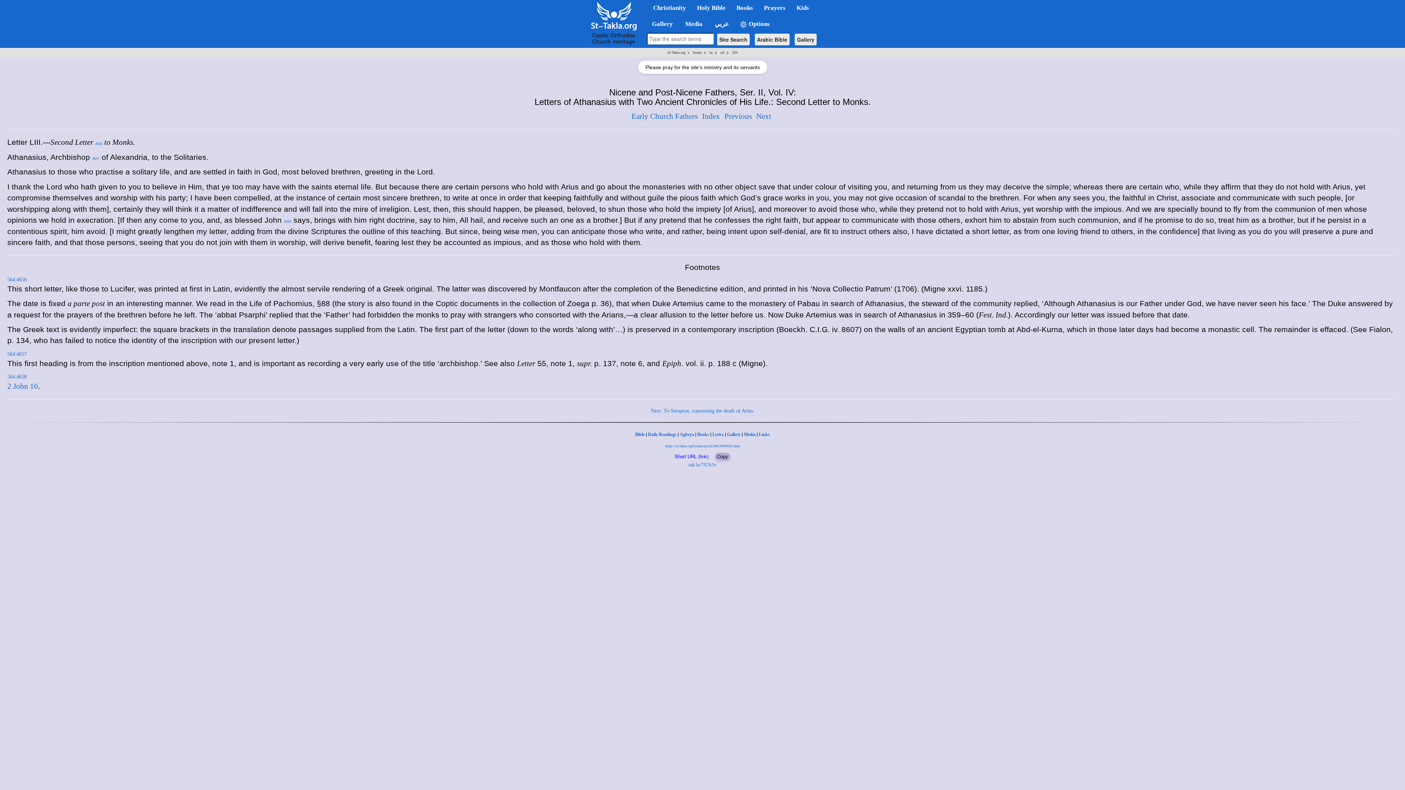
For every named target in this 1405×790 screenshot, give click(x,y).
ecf (722, 52)
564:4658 (17, 377)
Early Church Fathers (665, 116)
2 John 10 (22, 386)
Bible (640, 434)
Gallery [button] (660, 23)
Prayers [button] (775, 7)
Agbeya (687, 434)
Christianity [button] (669, 7)
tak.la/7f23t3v (703, 464)
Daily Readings (662, 434)
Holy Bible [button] (711, 7)
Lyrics (718, 434)
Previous (738, 116)
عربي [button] (721, 23)
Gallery (805, 39)
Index (711, 116)
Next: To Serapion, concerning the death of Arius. (702, 411)
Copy (722, 456)
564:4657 (17, 354)
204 (735, 52)
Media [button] (693, 23)
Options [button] (758, 23)
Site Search (733, 39)
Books (703, 434)
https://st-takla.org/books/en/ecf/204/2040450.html (702, 446)
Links (764, 434)
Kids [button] (803, 7)
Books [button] (745, 7)
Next (763, 116)
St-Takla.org (676, 52)
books (697, 52)
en (711, 52)
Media (750, 434)
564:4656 (17, 279)
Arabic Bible (772, 39)
